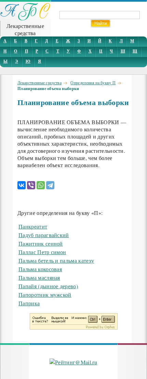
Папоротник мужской (44, 294)
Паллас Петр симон (42, 252)
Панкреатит (32, 226)
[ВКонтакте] (21, 185)
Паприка (29, 303)
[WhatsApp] (41, 185)
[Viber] (31, 185)
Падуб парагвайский (43, 234)
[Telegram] (50, 185)
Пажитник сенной (40, 243)
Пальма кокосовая (40, 269)
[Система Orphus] (74, 327)
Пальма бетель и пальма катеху (56, 260)
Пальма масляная (39, 277)
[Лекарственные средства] (25, 18)
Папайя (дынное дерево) (48, 286)
